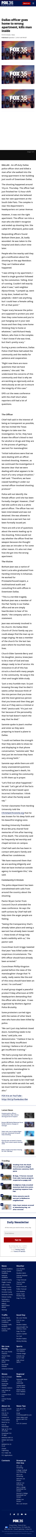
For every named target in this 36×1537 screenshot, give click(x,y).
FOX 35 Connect (21, 1423)
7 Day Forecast (21, 1280)
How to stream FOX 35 (6, 1410)
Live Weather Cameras (20, 1270)
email (25, 1514)
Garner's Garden (21, 1334)
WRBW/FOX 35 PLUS (6, 1445)
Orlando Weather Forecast (22, 1276)
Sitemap (4, 1310)
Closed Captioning (5, 1449)
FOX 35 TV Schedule (5, 1380)
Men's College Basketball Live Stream (21, 1489)
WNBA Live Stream (20, 1500)
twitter (14, 1514)
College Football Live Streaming (21, 1471)
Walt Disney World (5, 1361)
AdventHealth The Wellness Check (22, 1328)
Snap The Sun (20, 1298)
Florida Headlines (7, 1269)
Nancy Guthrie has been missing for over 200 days (12, 1150)
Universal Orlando (7, 1369)
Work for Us (5, 1422)
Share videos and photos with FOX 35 (22, 1419)
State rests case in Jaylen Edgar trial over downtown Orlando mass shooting (12, 1133)
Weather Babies (21, 1325)
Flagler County (6, 1282)
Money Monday (21, 1341)
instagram (18, 1514)
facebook (10, 1514)
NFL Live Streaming (19, 1467)
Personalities (6, 1420)
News (13, 35)
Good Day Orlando (5, 1384)
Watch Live (26, 3)
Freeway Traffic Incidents (7, 1325)
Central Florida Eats (6, 1400)
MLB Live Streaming (19, 1475)
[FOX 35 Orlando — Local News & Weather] (7, 3)
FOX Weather (20, 1291)
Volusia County (6, 1297)
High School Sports (20, 1361)
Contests (6, 1460)
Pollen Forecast (21, 1289)
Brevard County (7, 1280)
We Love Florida (21, 1318)
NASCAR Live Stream (20, 1479)
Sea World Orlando (5, 1365)
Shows (4, 1374)
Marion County (6, 1287)
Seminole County (7, 1294)
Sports (19, 1346)
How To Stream (7, 1377)
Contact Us (5, 1417)
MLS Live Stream (21, 1504)
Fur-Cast (19, 1336)
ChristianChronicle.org (13, 812)
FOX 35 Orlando (6, 35)
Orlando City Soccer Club (20, 1357)
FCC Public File (6, 1453)
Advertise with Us (7, 1437)
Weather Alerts (21, 1273)
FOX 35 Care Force (20, 1321)
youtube (21, 1514)
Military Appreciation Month (6, 1305)
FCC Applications (7, 1455)
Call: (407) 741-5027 (21, 1410)
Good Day (20, 1315)
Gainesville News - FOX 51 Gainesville (21, 1381)
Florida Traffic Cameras (6, 1330)
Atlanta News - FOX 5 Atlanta (21, 1390)
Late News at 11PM (6, 1391)
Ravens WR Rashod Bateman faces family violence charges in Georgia (12, 1123)
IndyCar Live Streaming (20, 1484)
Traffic (5, 1315)
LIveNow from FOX (6, 1395)
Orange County (6, 1290)
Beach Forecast (21, 1286)
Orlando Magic (21, 1353)
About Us (6, 1406)
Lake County (6, 1285)
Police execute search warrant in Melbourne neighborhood (21, 1198)
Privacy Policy (20, 1250)
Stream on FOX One (21, 1461)
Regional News (20, 1375)
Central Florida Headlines (6, 1272)
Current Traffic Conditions (6, 1321)
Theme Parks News (6, 1357)
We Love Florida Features (7, 1352)
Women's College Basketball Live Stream (22, 1495)
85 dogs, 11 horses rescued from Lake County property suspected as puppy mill (23, 1178)
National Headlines (5, 1276)
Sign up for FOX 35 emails (7, 1430)
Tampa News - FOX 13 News (21, 1386)
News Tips (21, 1406)
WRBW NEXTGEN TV (7, 1441)
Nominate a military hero (6, 1300)
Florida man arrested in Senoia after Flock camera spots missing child (12, 1142)
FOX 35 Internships (5, 1425)
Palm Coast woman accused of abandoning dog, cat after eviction (23, 1207)
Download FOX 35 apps (6, 1434)
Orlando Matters (7, 1388)
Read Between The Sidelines (21, 1350)
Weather (20, 1266)
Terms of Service (19, 1251)
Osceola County (7, 1292)
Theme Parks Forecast (20, 1283)
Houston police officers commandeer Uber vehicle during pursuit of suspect (10, 1114)
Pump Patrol (6, 1318)
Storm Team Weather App (20, 1295)
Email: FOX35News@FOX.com (24, 1414)
